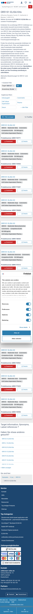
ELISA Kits (4, 533)
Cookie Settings (5, 602)
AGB (12, 602)
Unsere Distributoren (7, 540)
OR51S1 (18, 477)
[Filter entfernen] (13, 86)
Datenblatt (9, 141)
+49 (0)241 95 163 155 (10, 582)
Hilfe (2, 495)
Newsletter (4, 498)
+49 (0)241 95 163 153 (13, 580)
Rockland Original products (9, 530)
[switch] (28, 309)
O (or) (12, 477)
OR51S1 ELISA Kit (8, 125)
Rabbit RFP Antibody (7, 526)
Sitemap (4, 509)
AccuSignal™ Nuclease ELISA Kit (11, 523)
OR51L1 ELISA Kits (8, 443)
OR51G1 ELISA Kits (8, 451)
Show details (24, 327)
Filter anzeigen (9, 117)
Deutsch (11, 594)
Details (25, 141)
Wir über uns (4, 600)
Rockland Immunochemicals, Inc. (11, 589)
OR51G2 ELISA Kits (8, 447)
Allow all (16, 333)
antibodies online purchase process (12, 537)
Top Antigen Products (8, 505)
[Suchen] (30, 6)
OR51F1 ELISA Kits (8, 460)
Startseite (5, 477)
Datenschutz (22, 600)
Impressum (13, 600)
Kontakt (3, 492)
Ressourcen (5, 502)
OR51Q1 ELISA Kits (8, 439)
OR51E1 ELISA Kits (8, 464)
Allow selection (16, 338)
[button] (6, 468)
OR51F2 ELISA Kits (8, 456)
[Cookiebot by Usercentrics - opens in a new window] (23, 274)
